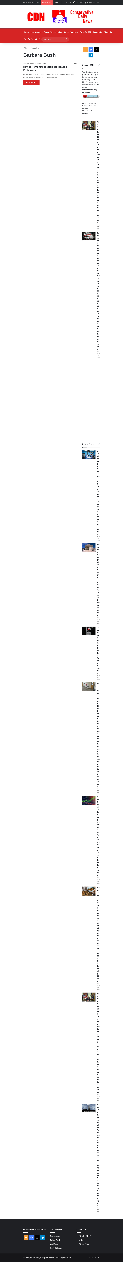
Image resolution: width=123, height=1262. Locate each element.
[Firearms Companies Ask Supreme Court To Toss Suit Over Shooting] (88, 547)
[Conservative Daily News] (61, 16)
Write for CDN (85, 32)
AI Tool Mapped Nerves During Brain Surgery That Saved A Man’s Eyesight (98, 491)
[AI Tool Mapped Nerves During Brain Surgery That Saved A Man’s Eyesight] (88, 454)
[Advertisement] (91, 401)
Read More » (31, 82)
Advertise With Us (85, 1236)
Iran (32, 32)
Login (81, 1240)
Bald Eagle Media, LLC (64, 1258)
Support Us (97, 32)
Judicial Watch (55, 1240)
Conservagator (55, 1236)
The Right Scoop (56, 1248)
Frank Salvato (29, 63)
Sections (39, 32)
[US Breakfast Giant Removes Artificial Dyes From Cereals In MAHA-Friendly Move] (88, 891)
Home (26, 32)
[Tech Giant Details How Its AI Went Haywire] (88, 631)
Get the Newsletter (71, 32)
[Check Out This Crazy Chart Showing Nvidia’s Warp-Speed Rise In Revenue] (88, 800)
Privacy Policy (84, 1244)
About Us (108, 32)
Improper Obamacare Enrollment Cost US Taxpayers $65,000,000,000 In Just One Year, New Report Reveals (98, 291)
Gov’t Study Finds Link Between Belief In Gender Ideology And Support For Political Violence (98, 733)
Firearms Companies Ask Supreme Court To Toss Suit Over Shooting (98, 580)
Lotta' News (54, 1244)
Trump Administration (53, 32)
